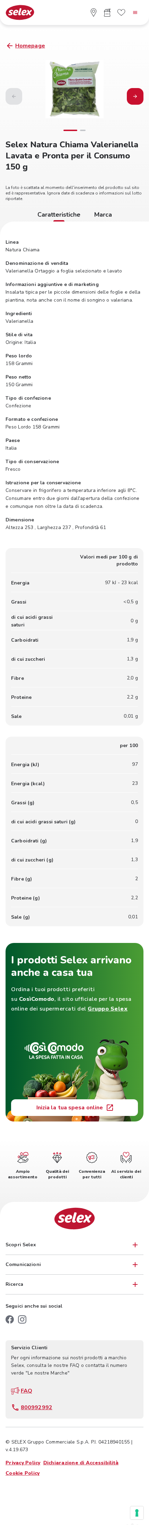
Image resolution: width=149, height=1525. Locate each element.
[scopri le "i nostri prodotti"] (107, 12)
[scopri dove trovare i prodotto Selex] (93, 12)
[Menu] (135, 12)
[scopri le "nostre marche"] (121, 12)
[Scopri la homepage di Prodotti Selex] (20, 12)
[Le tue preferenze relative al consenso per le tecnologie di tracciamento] (136, 1512)
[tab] (58, 216)
